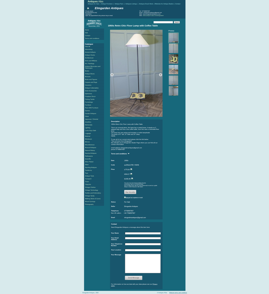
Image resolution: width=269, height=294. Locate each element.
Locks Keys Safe (90, 130)
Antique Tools (89, 176)
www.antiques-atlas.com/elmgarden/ (153, 15)
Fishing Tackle (89, 99)
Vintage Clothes (90, 187)
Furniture (88, 105)
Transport (88, 179)
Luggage (88, 133)
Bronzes (87, 76)
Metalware (88, 139)
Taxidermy (88, 170)
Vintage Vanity (89, 196)
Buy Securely (130, 192)
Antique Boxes (90, 74)
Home (87, 30)
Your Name (115, 233)
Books (87, 71)
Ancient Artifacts (90, 52)
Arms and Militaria (91, 61)
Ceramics (88, 85)
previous (111, 74)
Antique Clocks (90, 55)
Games (87, 110)
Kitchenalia (88, 125)
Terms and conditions (92, 38)
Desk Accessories (91, 91)
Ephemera (88, 93)
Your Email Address (115, 238)
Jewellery (88, 122)
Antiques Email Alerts (146, 4)
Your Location (116, 250)
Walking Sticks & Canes (93, 198)
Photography (89, 204)
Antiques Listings (131, 4)
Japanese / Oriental (91, 119)
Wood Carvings (90, 201)
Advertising (88, 49)
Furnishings (89, 102)
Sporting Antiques (91, 167)
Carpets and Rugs (91, 82)
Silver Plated (89, 162)
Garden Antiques (90, 113)
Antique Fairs (119, 4)
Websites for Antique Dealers (164, 4)
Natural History (90, 150)
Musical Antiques (90, 147)
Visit (86, 33)
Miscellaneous (89, 145)
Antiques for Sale (93, 4)
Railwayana (89, 156)
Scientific (88, 159)
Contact (177, 4)
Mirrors (87, 142)
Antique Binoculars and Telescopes (92, 67)
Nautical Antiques (90, 153)
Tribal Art (88, 184)
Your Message (116, 255)
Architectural (89, 58)
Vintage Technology (91, 190)
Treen (87, 181)
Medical (87, 136)
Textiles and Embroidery (93, 193)
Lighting (87, 127)
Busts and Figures (91, 79)
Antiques (95, 1)
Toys (86, 173)
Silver (87, 164)
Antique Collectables (92, 88)
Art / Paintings (89, 63)
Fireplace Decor (90, 96)
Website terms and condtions (178, 292)
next (161, 74)
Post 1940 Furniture (91, 108)
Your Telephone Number (116, 244)
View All (87, 46)
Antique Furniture (107, 4)
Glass (87, 116)
